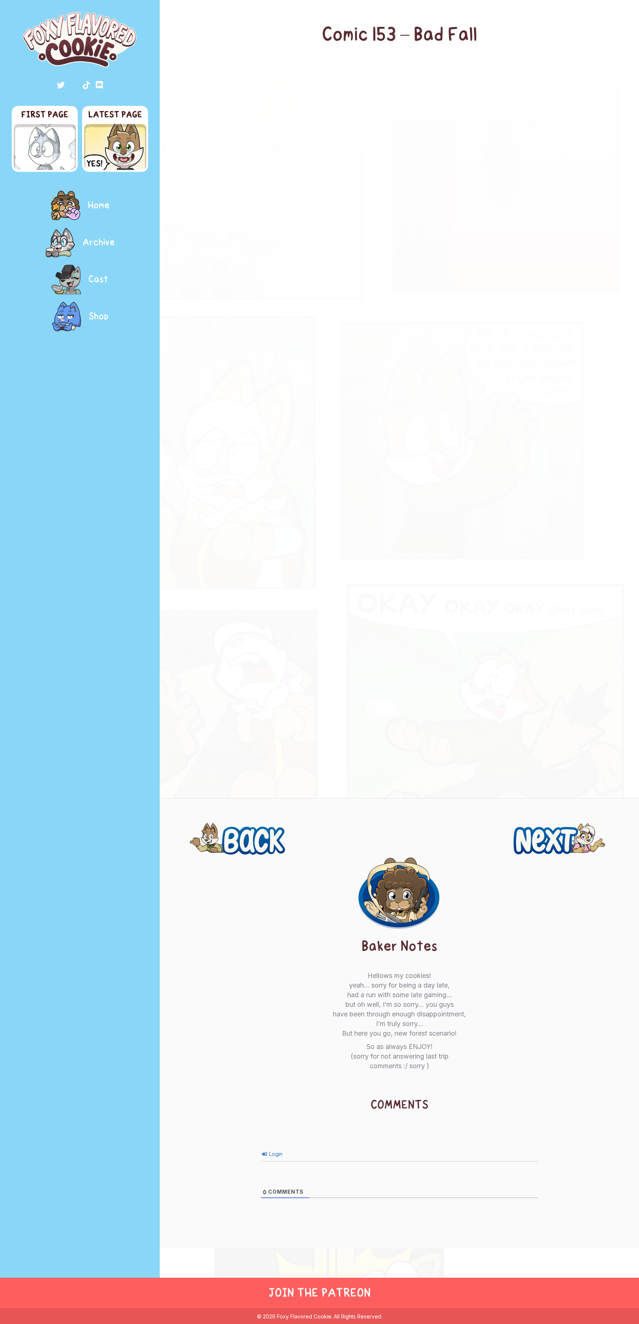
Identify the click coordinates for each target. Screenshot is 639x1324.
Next (602, 830)
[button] (60, 85)
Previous (209, 830)
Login (275, 1154)
